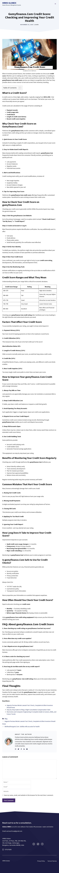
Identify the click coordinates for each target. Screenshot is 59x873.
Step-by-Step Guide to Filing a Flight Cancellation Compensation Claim (28, 710)
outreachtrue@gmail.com (14, 831)
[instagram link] (34, 844)
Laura (36, 24)
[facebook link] (42, 844)
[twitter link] (38, 844)
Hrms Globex (9, 2)
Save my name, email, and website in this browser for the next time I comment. (28, 795)
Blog (6, 719)
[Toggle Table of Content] (19, 87)
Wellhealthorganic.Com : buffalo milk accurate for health (22, 726)
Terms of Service (52, 861)
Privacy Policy (41, 861)
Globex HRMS (6, 827)
